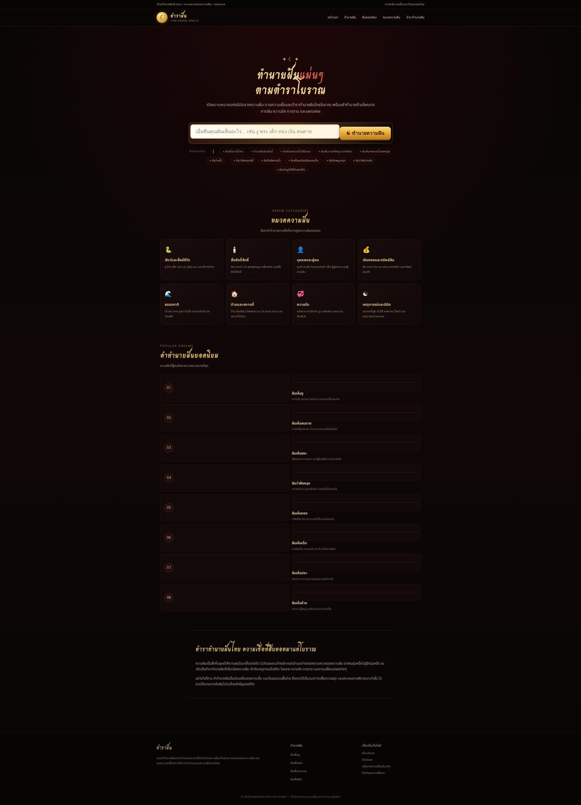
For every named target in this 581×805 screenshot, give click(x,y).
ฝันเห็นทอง (300, 513)
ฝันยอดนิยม (369, 17)
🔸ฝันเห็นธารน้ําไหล (232, 151)
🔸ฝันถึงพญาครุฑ (335, 161)
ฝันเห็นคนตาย (301, 423)
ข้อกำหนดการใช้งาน (373, 773)
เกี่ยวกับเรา (368, 753)
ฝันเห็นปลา (299, 573)
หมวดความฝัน (391, 17)
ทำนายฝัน (350, 17)
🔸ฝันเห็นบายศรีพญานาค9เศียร (335, 151)
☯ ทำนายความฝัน (365, 133)
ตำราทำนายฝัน (415, 17)
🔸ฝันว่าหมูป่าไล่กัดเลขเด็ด (290, 170)
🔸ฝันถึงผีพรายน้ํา (270, 161)
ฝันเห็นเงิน (296, 779)
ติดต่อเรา (367, 760)
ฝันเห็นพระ (299, 453)
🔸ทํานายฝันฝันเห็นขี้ (261, 151)
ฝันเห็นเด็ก (299, 543)
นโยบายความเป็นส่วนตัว (376, 766)
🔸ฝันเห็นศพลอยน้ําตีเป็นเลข (295, 151)
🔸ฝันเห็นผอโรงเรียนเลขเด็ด (303, 161)
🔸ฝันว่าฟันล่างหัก (362, 161)
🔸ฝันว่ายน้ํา (215, 161)
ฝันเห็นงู (297, 393)
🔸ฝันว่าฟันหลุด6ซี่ (243, 161)
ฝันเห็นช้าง (299, 603)
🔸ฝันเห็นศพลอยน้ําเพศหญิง (374, 151)
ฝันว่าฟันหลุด (301, 483)
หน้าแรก (333, 17)
